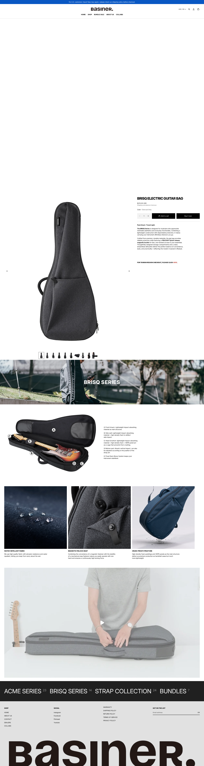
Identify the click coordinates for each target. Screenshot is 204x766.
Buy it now (188, 216)
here (175, 262)
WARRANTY (107, 707)
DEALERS (7, 722)
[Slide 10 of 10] (94, 355)
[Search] (189, 9)
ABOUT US (8, 716)
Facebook (57, 716)
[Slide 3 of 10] (53, 355)
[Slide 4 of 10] (59, 355)
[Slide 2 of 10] (47, 355)
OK (199, 712)
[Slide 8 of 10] (83, 355)
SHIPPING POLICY (109, 710)
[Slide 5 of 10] (65, 355)
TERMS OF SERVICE (110, 717)
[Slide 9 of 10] (88, 355)
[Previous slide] (6, 271)
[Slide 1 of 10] (41, 355)
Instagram (57, 712)
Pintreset (57, 719)
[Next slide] (129, 271)
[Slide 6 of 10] (71, 355)
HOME (6, 712)
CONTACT (8, 719)
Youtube (57, 722)
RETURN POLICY (109, 714)
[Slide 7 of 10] (77, 355)
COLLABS (7, 726)
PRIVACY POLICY (109, 721)
